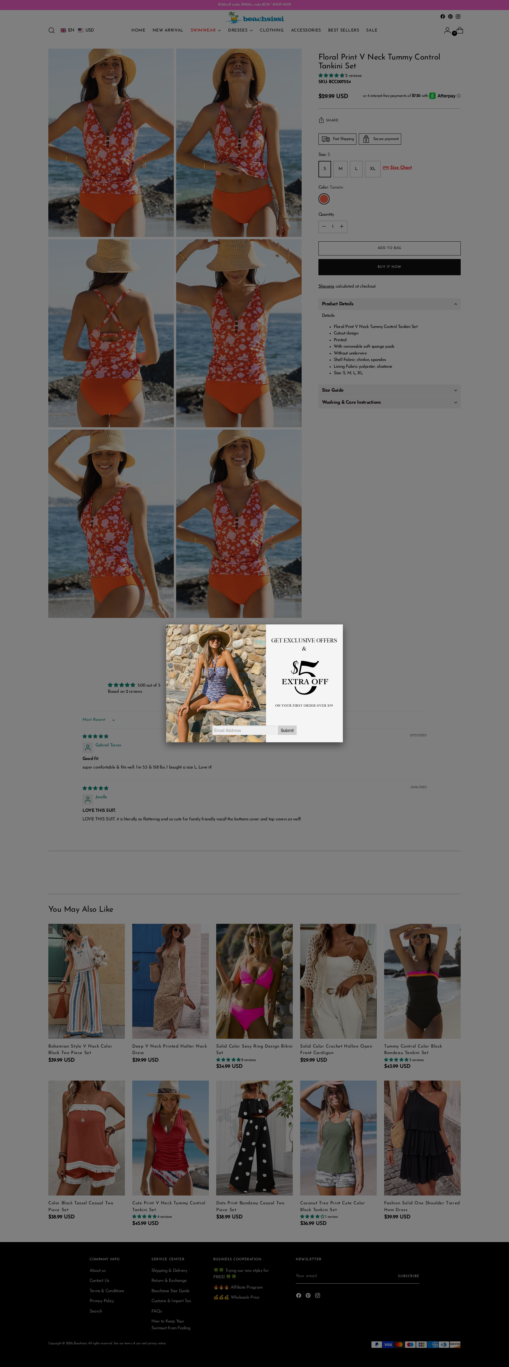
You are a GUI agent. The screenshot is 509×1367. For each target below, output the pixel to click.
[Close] (343, 624)
